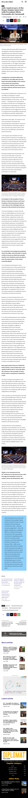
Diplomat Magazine (7, 17)
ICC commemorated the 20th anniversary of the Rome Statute (7, 580)
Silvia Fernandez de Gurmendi (15, 608)
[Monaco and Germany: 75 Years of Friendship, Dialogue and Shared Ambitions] (22, 649)
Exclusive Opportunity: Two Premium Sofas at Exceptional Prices (10, 721)
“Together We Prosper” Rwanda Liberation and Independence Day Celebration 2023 (7, 624)
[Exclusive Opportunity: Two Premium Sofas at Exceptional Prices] (23, 722)
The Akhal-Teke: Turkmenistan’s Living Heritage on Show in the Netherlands (10, 730)
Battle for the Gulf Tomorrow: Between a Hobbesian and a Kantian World (11, 740)
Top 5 (3, 6)
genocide (8, 605)
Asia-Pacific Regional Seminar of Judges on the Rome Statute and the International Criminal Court (19, 582)
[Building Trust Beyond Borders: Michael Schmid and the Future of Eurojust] (22, 667)
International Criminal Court (16, 605)
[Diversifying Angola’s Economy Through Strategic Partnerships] (22, 659)
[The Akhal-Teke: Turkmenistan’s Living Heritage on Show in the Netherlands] (23, 731)
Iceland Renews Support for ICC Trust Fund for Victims (10, 713)
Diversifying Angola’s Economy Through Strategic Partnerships (10, 658)
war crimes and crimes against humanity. (10, 610)
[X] (11, 20)
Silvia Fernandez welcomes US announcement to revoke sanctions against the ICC (6, 594)
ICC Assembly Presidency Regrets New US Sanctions (11, 704)
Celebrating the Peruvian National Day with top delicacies (21, 623)
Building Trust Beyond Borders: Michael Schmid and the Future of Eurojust (10, 667)
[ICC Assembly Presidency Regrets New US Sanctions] (23, 705)
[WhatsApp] (18, 20)
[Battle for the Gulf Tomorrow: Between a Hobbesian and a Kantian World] (23, 740)
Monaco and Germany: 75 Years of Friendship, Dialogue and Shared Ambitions (10, 649)
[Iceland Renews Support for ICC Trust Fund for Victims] (23, 714)
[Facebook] (8, 20)
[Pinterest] (15, 20)
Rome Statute (5, 608)
